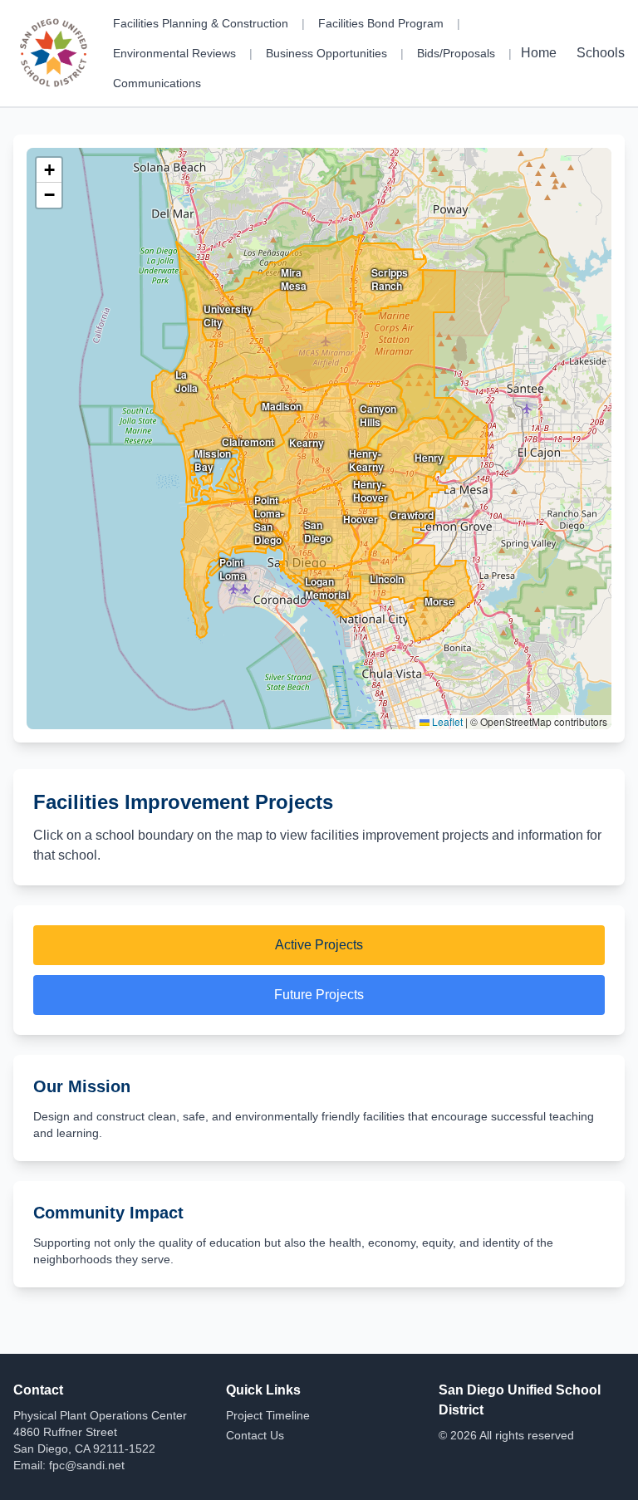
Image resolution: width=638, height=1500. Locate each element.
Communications (157, 83)
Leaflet (446, 721)
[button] (49, 170)
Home (539, 53)
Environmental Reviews (174, 53)
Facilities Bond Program (381, 23)
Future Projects (319, 995)
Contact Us (255, 1435)
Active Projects (319, 945)
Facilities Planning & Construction (200, 23)
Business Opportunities (326, 53)
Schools (601, 53)
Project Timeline (268, 1415)
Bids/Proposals (456, 53)
